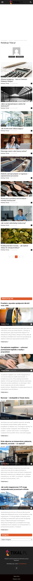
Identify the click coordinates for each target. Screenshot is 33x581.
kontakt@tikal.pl (22, 563)
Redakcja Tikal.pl (5, 83)
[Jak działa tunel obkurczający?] (16, 119)
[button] (31, 2)
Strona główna (4, 40)
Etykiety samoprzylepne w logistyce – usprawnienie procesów (15, 175)
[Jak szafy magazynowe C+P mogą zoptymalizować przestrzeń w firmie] (16, 500)
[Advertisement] (16, 21)
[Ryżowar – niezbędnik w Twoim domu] (16, 410)
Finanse (2, 195)
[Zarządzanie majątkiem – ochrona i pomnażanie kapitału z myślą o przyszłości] (16, 363)
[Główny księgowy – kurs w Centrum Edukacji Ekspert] (16, 69)
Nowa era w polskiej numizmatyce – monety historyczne (14, 199)
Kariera (2, 76)
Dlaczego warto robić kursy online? (14, 151)
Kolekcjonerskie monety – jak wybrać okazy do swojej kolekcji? (14, 247)
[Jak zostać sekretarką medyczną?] (16, 213)
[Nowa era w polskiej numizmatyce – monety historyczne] (16, 188)
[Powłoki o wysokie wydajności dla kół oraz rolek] (16, 317)
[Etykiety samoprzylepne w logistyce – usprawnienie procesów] (16, 164)
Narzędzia (3, 125)
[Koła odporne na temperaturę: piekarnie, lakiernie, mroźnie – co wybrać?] (16, 456)
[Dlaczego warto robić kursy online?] (16, 141)
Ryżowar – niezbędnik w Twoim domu (15, 398)
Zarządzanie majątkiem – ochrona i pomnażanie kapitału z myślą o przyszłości (14, 349)
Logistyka (3, 492)
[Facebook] (16, 568)
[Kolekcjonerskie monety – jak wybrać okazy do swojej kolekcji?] (16, 236)
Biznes (2, 101)
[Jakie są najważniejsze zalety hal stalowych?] (16, 94)
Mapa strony (16, 576)
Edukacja (3, 148)
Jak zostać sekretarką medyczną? (13, 223)
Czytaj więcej (4, 341)
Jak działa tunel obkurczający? (12, 129)
